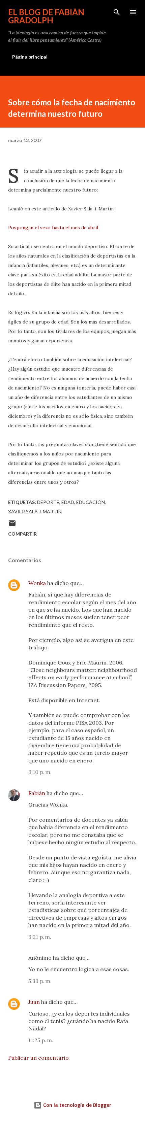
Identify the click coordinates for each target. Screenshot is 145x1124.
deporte (48, 502)
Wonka (37, 583)
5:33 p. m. (40, 981)
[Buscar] (117, 12)
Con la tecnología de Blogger (76, 1105)
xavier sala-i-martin (35, 511)
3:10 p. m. (40, 772)
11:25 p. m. (40, 1040)
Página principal (30, 57)
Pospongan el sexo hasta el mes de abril (53, 228)
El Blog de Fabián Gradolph (46, 16)
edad (67, 502)
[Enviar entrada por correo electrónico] (12, 525)
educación (90, 502)
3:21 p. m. (39, 936)
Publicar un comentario (38, 1057)
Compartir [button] (22, 534)
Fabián (36, 793)
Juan (34, 1001)
